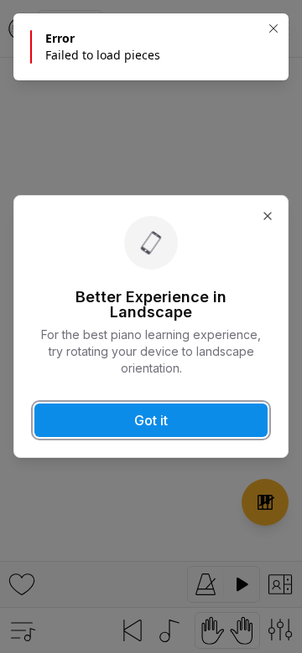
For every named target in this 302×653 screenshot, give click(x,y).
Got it (151, 420)
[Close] (273, 28)
